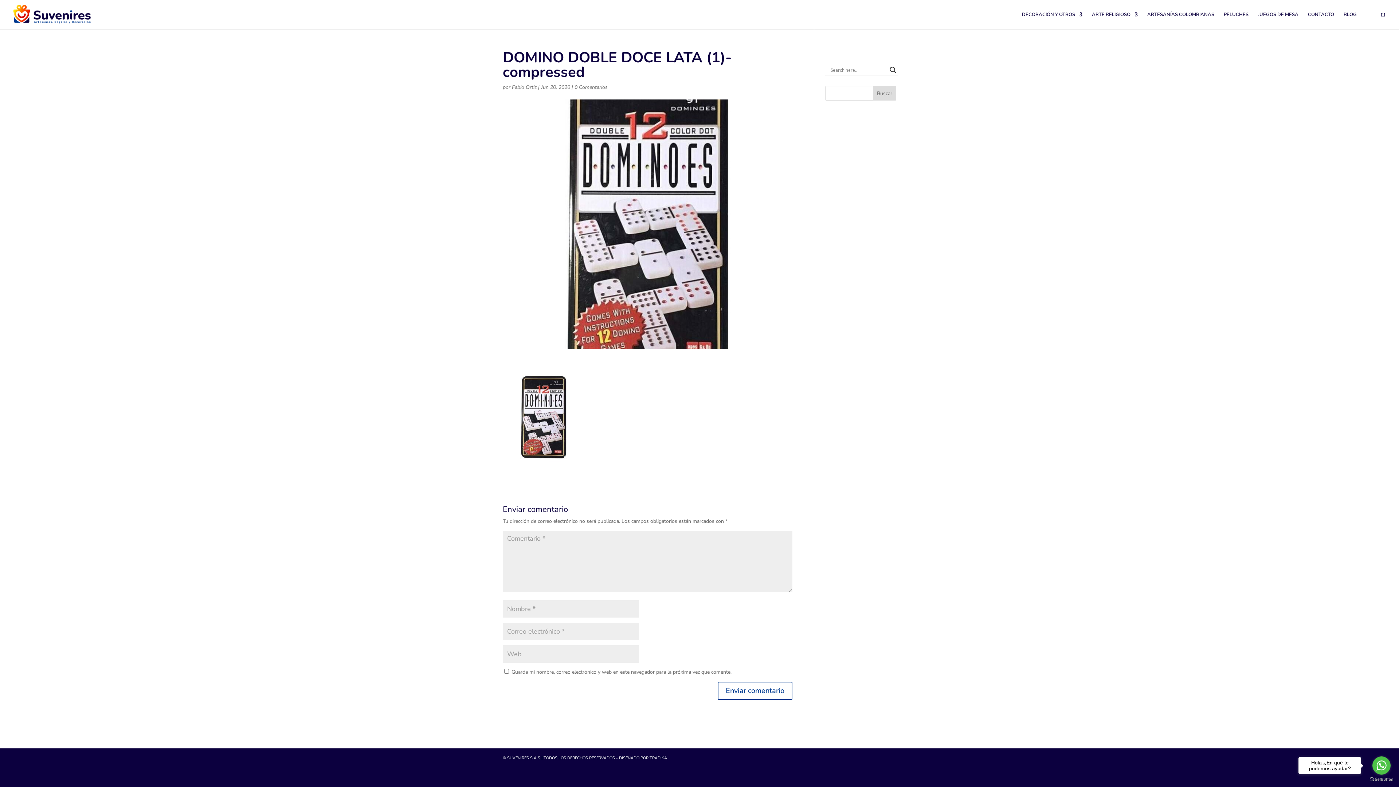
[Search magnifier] (893, 70)
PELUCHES (1236, 15)
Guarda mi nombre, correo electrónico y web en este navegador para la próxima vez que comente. (622, 672)
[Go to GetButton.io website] (1381, 779)
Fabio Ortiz (524, 87)
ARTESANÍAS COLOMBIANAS (1180, 15)
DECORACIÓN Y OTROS (1048, 15)
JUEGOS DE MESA (1278, 15)
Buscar (884, 93)
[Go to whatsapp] (1381, 765)
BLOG (1350, 15)
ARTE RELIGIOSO (1111, 15)
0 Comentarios (591, 87)
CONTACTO (1321, 15)
